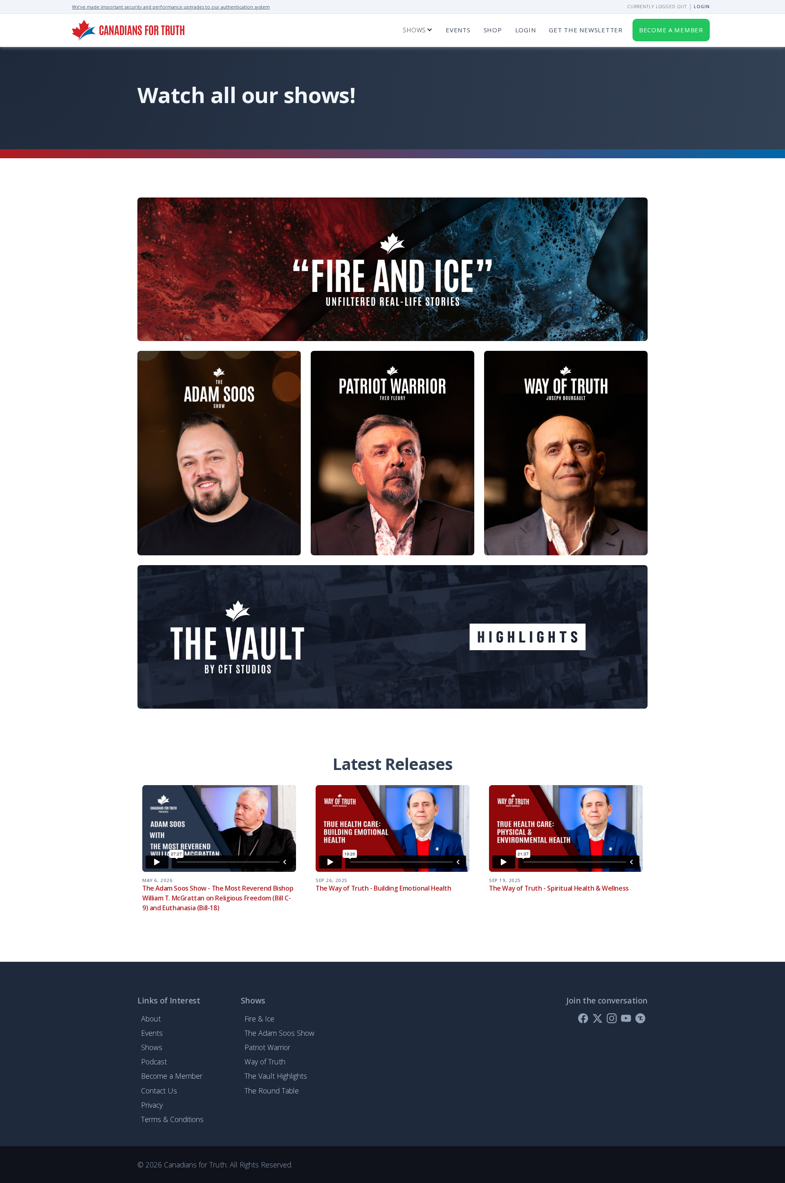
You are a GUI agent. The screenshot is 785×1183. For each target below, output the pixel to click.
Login (702, 6)
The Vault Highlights (275, 1076)
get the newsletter (585, 30)
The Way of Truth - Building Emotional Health (383, 888)
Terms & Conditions (172, 1119)
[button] (417, 30)
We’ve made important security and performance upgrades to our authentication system (171, 7)
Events (458, 30)
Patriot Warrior (267, 1047)
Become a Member (171, 1076)
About (151, 1019)
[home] (128, 30)
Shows (151, 1047)
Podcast (154, 1061)
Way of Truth (264, 1061)
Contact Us (159, 1090)
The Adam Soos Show (279, 1033)
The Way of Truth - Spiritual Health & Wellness (559, 888)
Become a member (671, 30)
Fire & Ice (259, 1019)
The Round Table (271, 1090)
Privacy (152, 1105)
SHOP (493, 30)
